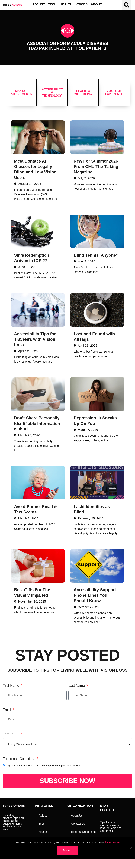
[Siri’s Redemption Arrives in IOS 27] (38, 231)
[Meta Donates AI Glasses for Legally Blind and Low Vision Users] (38, 137)
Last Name (77, 685)
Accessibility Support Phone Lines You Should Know (95, 595)
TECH (52, 4)
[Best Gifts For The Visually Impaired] (38, 566)
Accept (67, 850)
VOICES (82, 4)
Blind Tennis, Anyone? (96, 255)
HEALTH (66, 4)
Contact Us (78, 823)
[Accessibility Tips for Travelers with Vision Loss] (38, 310)
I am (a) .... (11, 734)
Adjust (43, 815)
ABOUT (96, 4)
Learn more (112, 842)
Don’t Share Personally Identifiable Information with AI (37, 423)
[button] (126, 5)
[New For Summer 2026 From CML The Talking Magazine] (97, 137)
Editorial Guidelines (83, 831)
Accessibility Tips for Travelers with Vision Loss (35, 339)
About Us (77, 815)
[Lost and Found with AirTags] (97, 310)
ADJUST (38, 4)
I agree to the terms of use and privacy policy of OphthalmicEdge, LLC (45, 765)
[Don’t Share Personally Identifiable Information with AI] (38, 394)
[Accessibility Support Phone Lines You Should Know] (97, 566)
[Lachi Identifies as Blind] (97, 482)
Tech (42, 823)
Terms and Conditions (19, 759)
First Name (11, 685)
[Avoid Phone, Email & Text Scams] (38, 482)
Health (43, 831)
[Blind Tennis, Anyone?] (97, 231)
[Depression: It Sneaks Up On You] (97, 394)
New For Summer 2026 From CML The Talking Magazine (96, 166)
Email (7, 710)
